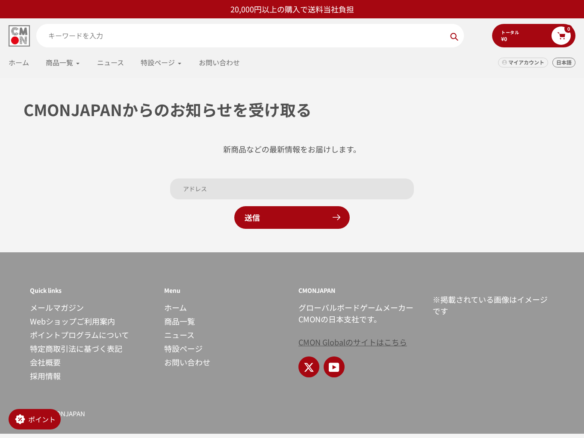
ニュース (179, 334)
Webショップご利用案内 (72, 321)
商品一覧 (179, 321)
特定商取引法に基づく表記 (76, 348)
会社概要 (45, 362)
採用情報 (45, 375)
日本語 (564, 62)
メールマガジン (57, 307)
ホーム (175, 307)
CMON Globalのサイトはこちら (352, 341)
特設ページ (183, 348)
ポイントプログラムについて (79, 334)
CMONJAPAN (66, 413)
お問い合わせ (187, 362)
